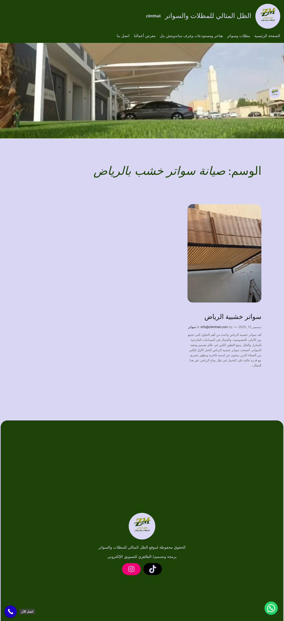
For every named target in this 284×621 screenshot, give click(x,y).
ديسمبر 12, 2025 (250, 327)
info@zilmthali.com (214, 327)
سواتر (192, 327)
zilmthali (153, 16)
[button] (271, 608)
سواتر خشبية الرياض (232, 317)
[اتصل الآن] (10, 611)
